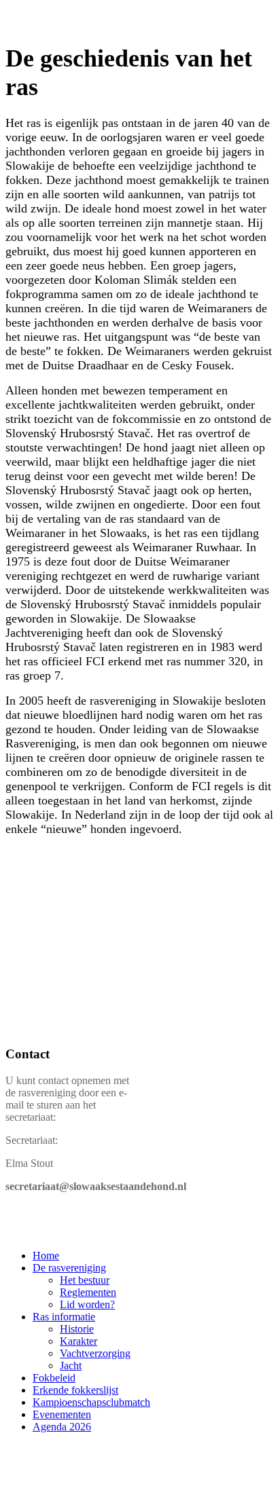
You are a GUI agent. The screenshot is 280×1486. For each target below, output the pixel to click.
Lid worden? (87, 1304)
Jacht (71, 1365)
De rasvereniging (69, 1268)
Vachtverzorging (95, 1353)
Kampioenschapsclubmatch (91, 1402)
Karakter (78, 1341)
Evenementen (62, 1414)
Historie (77, 1329)
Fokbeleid (54, 1377)
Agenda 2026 (62, 1426)
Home (46, 1255)
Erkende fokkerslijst (75, 1390)
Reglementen (88, 1292)
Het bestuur (84, 1280)
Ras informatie (64, 1316)
